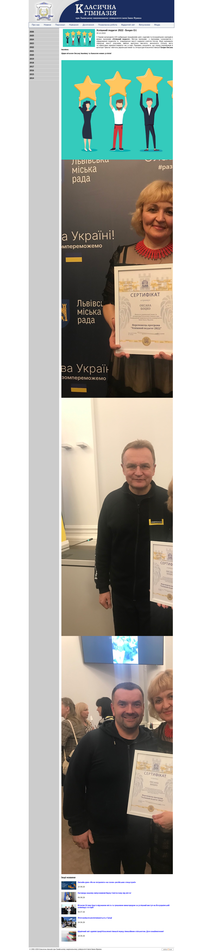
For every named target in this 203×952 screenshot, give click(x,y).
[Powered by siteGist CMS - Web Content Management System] (168, 950)
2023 (32, 43)
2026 (32, 32)
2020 (32, 55)
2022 (32, 47)
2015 (32, 74)
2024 (32, 39)
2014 (32, 78)
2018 (32, 63)
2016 (32, 70)
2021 (32, 51)
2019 (32, 59)
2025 (32, 36)
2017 (32, 67)
